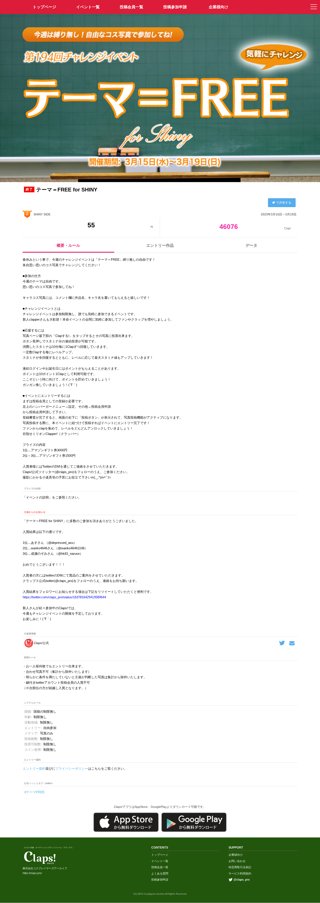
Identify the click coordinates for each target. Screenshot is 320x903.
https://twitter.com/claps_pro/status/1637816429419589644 (64, 597)
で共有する (283, 202)
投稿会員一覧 (131, 7)
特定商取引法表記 (240, 867)
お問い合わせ (237, 861)
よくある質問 (159, 873)
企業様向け (218, 7)
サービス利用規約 (240, 873)
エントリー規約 (34, 768)
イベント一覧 (88, 7)
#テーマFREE (34, 792)
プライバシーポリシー (71, 768)
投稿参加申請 (175, 7)
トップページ (159, 854)
